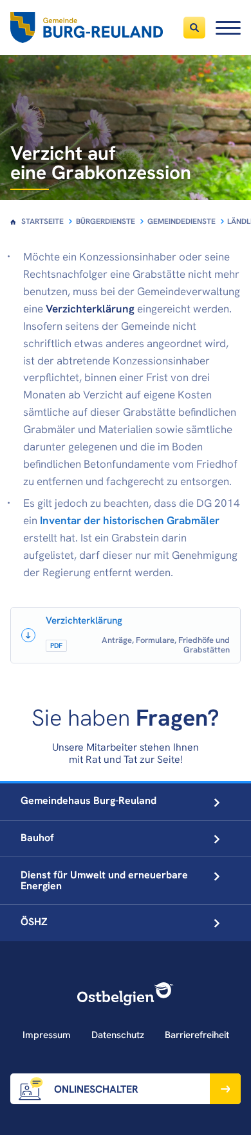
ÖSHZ (34, 921)
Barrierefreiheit (197, 1034)
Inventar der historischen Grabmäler (129, 520)
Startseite (42, 221)
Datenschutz (117, 1034)
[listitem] (125, 635)
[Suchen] (194, 27)
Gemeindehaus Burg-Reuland (88, 800)
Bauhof (37, 837)
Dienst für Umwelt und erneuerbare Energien (104, 880)
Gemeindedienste (181, 221)
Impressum (47, 1034)
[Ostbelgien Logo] (125, 993)
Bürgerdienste (105, 221)
